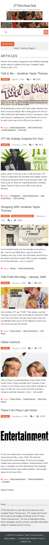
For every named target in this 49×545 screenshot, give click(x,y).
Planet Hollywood (8, 130)
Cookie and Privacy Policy (31, 538)
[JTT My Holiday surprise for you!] (24, 159)
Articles (5, 79)
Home (16, 48)
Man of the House (35, 128)
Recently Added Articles (22, 216)
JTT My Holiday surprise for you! (22, 138)
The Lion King (19, 198)
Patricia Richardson (35, 479)
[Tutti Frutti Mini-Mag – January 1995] (24, 298)
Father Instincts (10, 342)
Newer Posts (7, 490)
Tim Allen (5, 482)
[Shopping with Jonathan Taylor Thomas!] (24, 235)
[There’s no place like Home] (24, 435)
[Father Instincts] (24, 364)
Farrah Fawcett (29, 399)
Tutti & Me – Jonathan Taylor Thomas (24, 73)
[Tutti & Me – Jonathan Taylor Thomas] (24, 94)
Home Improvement (17, 128)
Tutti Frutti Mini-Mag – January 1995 (23, 277)
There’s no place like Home (19, 410)
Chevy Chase (15, 331)
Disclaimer (9, 538)
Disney (13, 268)
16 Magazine (15, 196)
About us (26, 542)
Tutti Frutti (22, 130)
